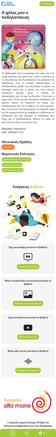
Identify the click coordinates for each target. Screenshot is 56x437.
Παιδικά (8, 147)
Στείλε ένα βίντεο (28, 336)
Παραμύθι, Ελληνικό (12, 165)
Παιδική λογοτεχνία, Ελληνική (16, 159)
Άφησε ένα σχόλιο (28, 266)
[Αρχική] (8, 4)
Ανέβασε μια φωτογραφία (28, 303)
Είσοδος (48, 3)
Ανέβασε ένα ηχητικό (28, 370)
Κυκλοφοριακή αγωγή (12, 170)
